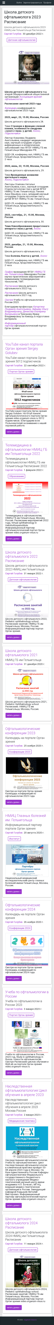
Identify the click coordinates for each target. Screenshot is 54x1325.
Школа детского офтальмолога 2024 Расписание (21, 1223)
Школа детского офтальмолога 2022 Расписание (21, 556)
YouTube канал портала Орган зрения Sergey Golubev (24, 348)
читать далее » (13, 432)
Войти (19, 3)
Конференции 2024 (19, 928)
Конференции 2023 (19, 751)
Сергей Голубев (12, 33)
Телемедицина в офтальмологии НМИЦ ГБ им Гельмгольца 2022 (26, 449)
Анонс (36, 130)
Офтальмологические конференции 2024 (22, 907)
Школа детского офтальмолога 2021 (21, 653)
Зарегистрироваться (32, 3)
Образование (16, 476)
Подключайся (12, 133)
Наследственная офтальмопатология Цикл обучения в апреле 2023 (26, 1090)
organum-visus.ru (30, 1320)
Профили (47, 3)
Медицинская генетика (22, 1120)
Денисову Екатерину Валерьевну (25, 312)
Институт (14, 838)
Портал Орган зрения (21, 371)
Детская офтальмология (21, 40)
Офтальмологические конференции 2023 (22, 731)
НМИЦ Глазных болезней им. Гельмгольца (25, 818)
